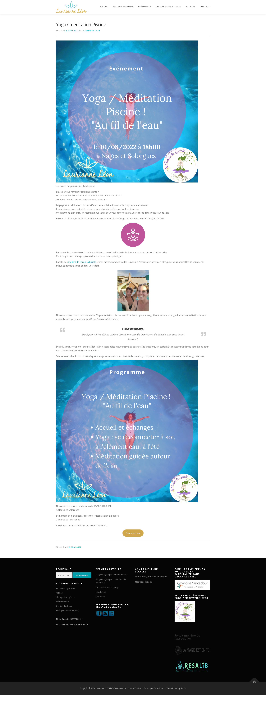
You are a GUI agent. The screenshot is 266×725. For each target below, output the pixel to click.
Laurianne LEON (91, 30)
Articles (190, 7)
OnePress (139, 692)
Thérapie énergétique (65, 601)
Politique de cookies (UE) (67, 614)
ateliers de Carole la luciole (82, 261)
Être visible (100, 601)
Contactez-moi (133, 537)
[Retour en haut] (254, 686)
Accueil (104, 7)
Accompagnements (123, 7)
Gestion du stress (64, 610)
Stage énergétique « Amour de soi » (112, 579)
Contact (205, 7)
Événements (144, 7)
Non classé (75, 551)
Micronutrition (62, 606)
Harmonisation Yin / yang (107, 591)
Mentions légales (143, 586)
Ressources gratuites (168, 7)
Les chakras (101, 596)
